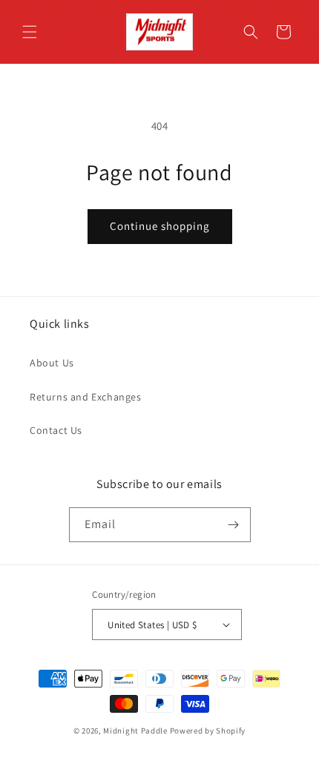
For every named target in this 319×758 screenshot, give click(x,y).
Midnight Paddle (135, 730)
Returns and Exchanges (86, 396)
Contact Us (56, 430)
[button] (29, 32)
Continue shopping (160, 226)
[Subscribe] (233, 524)
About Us (52, 362)
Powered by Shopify (208, 730)
